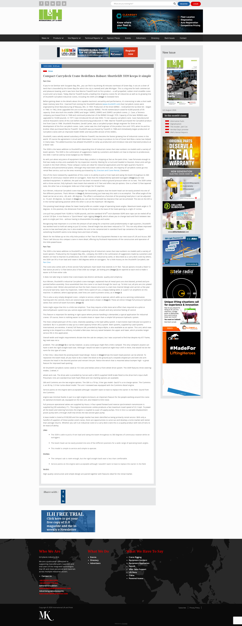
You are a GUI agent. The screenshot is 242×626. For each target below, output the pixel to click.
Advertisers (141, 38)
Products (57, 38)
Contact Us (47, 576)
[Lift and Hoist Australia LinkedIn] (63, 501)
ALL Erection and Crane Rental (106, 170)
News (44, 38)
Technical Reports (92, 38)
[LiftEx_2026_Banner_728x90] (97, 52)
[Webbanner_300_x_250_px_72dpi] (181, 297)
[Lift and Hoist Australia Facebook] (63, 492)
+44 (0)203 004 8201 (48, 580)
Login (195, 4)
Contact (183, 38)
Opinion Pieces (113, 38)
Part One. (47, 262)
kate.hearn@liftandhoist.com (53, 593)
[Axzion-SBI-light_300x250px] (181, 265)
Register (183, 4)
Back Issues (170, 38)
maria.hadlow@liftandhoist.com (55, 588)
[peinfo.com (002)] (181, 395)
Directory (155, 38)
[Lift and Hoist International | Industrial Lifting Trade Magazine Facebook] (41, 3)
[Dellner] (179, 233)
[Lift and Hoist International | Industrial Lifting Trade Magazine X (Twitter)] (47, 3)
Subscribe (182, 608)
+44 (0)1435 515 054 (48, 583)
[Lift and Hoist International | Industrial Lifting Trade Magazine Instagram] (58, 3)
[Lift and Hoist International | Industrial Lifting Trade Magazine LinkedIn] (52, 3)
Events (128, 38)
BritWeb (124, 623)
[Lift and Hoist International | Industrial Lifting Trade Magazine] (51, 21)
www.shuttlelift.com (111, 104)
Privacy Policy (195, 608)
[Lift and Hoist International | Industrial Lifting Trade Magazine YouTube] (64, 3)
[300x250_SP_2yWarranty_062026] (181, 167)
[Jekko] (181, 362)
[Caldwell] (182, 330)
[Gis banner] (181, 199)
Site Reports (73, 38)
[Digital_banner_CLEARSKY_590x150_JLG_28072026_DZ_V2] (157, 21)
